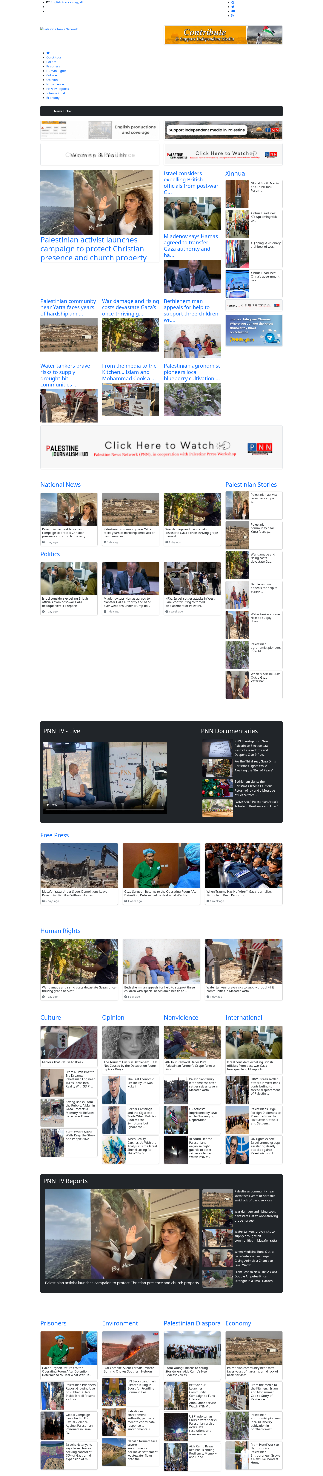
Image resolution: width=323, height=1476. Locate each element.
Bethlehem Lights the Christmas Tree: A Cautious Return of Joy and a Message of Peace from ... (255, 788)
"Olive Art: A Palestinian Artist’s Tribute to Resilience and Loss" (256, 804)
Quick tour (53, 57)
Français (68, 2)
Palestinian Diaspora (192, 1323)
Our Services (55, 7)
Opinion (52, 80)
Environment (120, 1323)
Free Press (54, 835)
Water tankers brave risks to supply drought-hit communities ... (65, 375)
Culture (51, 75)
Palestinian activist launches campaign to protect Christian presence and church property (93, 248)
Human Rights (56, 71)
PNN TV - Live (61, 731)
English (56, 2)
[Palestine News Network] (59, 28)
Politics (51, 62)
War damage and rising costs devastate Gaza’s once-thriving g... (130, 307)
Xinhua (235, 173)
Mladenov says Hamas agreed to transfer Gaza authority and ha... (191, 246)
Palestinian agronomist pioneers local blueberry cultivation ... (192, 372)
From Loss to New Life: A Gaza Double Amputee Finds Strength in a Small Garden (256, 1276)
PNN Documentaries (229, 731)
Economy (52, 98)
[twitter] (232, 7)
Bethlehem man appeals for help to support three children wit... (191, 310)
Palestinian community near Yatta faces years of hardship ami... (68, 307)
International (55, 93)
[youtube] (233, 11)
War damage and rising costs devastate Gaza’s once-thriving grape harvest (256, 1216)
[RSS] (232, 16)
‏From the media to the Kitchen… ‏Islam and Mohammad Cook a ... (129, 372)
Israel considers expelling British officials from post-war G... (191, 183)
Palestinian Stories (251, 484)
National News (60, 484)
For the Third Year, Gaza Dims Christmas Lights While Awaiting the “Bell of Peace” (255, 765)
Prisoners (53, 66)
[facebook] (232, 2)
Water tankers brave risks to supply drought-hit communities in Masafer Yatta (256, 1236)
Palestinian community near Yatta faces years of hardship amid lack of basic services (255, 1195)
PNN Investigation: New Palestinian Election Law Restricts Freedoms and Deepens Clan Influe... (251, 748)
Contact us (53, 11)
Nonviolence (55, 84)
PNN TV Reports (57, 89)
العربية (78, 2)
